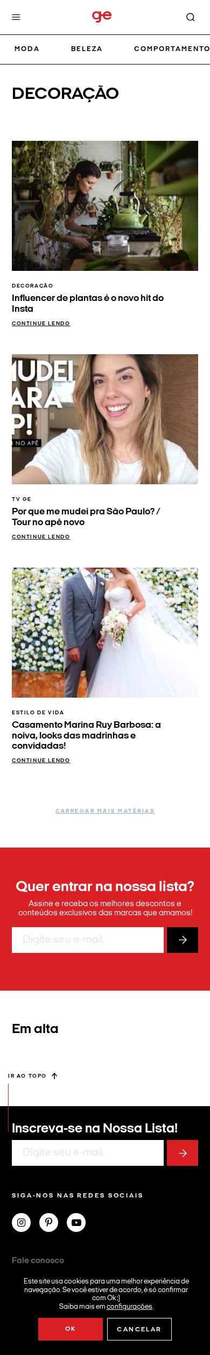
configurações (129, 1306)
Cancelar (139, 1330)
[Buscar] (190, 17)
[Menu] (16, 17)
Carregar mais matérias (105, 811)
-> (182, 940)
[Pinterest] (53, 1224)
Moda (27, 49)
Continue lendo (41, 324)
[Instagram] (25, 1224)
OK (70, 1329)
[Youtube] (80, 1224)
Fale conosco (38, 1261)
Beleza (87, 49)
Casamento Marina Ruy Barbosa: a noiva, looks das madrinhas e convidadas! (86, 736)
